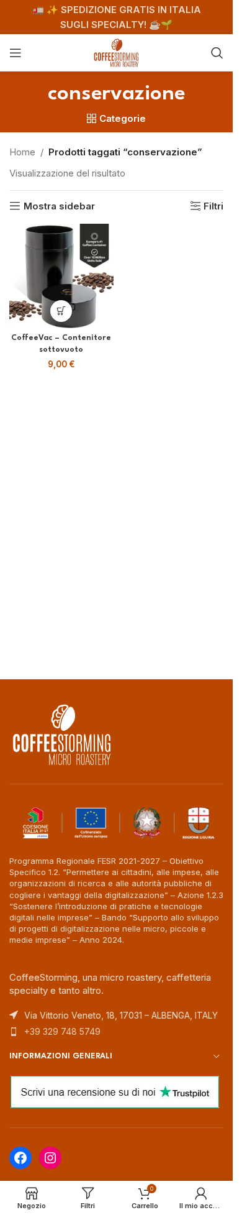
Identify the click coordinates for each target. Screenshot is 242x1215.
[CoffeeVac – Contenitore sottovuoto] (61, 276)
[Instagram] (50, 1158)
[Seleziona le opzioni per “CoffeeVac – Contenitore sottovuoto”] (61, 311)
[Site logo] (116, 52)
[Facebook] (20, 1158)
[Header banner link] (116, 17)
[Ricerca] (217, 52)
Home (22, 152)
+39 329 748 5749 (62, 1031)
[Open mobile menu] (15, 52)
